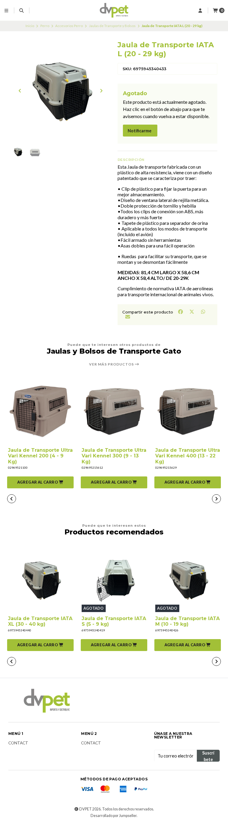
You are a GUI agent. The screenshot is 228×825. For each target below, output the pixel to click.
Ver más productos (112, 364)
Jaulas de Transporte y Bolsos (112, 26)
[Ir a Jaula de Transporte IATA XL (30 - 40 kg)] (40, 579)
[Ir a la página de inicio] (114, 10)
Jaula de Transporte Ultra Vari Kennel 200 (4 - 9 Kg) (40, 455)
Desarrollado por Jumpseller (114, 815)
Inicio (30, 26)
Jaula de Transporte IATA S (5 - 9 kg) (114, 621)
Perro (44, 26)
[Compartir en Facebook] (180, 312)
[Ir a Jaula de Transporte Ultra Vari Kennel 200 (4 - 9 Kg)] (40, 411)
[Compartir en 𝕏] (192, 312)
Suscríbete (208, 756)
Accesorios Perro (69, 26)
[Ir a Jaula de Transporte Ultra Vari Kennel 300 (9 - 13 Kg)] (114, 411)
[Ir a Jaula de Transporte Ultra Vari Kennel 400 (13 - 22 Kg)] (187, 411)
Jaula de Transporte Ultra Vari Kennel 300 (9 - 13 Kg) (114, 455)
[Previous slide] (19, 90)
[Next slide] (101, 90)
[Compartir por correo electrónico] (127, 316)
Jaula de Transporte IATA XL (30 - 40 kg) (40, 621)
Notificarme (139, 130)
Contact (18, 743)
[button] (40, 482)
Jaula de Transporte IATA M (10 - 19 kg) (187, 621)
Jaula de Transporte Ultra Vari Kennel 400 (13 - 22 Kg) (187, 455)
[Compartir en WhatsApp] (203, 312)
